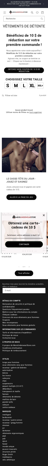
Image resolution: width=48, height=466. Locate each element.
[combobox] (24, 18)
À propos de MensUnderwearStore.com (18, 345)
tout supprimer (35, 112)
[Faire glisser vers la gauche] (18, 266)
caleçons (6, 378)
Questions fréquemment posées (15, 309)
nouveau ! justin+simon (12, 420)
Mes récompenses (10, 323)
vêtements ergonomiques (13, 433)
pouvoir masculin (9, 449)
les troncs (6, 375)
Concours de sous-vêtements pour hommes (20, 317)
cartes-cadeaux (8, 407)
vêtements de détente (11, 397)
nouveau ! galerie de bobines (14, 368)
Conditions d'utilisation (12, 348)
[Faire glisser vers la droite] (29, 266)
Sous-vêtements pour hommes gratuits (18, 325)
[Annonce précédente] (4, 3)
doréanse (6, 431)
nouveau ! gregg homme (12, 423)
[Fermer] (44, 215)
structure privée (9, 452)
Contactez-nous (9, 338)
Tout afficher (24, 273)
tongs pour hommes (10, 362)
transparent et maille (11, 391)
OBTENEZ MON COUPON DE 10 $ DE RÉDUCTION (24, 70)
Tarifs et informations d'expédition (17, 333)
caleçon (5, 405)
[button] (4, 12)
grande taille (7, 402)
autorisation (7, 370)
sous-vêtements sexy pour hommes (17, 365)
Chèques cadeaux (9, 315)
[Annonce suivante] (43, 3)
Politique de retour (10, 335)
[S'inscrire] (43, 290)
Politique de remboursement (14, 351)
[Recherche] (41, 18)
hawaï (4, 444)
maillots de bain (9, 399)
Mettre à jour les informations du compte (19, 312)
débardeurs (7, 389)
